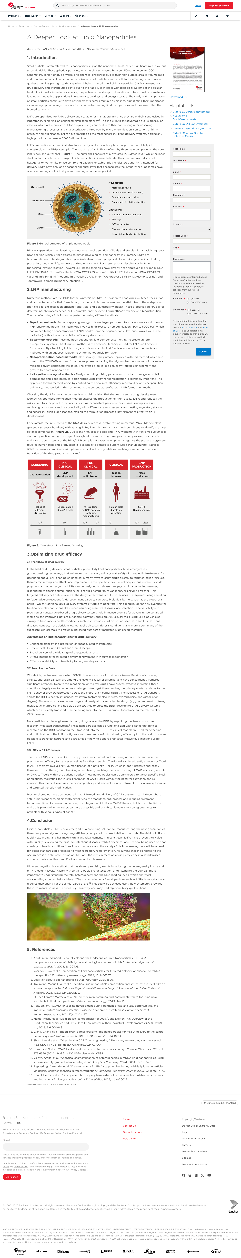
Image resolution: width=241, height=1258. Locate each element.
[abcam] (41, 1252)
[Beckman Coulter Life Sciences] (21, 5)
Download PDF (180, 97)
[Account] (217, 16)
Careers (127, 1119)
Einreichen (12, 1177)
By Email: (179, 298)
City (176, 247)
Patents (186, 1145)
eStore (198, 5)
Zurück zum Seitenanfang (221, 1103)
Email (177, 172)
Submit (203, 351)
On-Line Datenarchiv (44, 26)
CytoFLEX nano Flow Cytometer (192, 128)
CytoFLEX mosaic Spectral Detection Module (188, 134)
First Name (180, 149)
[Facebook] (183, 1176)
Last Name (179, 160)
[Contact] (196, 16)
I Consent (194, 299)
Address (178, 206)
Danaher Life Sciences (194, 1164)
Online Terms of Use (193, 1138)
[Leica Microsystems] (150, 1252)
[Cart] (206, 16)
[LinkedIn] (196, 1176)
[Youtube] (209, 1176)
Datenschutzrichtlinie (194, 1151)
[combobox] (115, 5)
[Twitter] (202, 1176)
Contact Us (129, 1125)
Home (11, 26)
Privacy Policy (189, 327)
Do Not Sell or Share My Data (198, 1125)
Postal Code (180, 236)
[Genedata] (85, 1252)
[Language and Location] (227, 16)
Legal (185, 1132)
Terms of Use (21, 1166)
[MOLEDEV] (172, 1252)
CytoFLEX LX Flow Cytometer (190, 123)
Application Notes (67, 26)
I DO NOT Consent (198, 303)
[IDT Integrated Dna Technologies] (128, 1252)
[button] (57, 5)
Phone (177, 183)
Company (179, 195)
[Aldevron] (63, 1252)
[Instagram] (190, 1176)
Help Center (130, 1138)
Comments (179, 259)
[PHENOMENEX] (193, 1252)
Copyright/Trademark (194, 1119)
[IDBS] (106, 1252)
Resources (24, 26)
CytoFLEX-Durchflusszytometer (191, 111)
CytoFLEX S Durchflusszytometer (185, 118)
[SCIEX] (215, 1252)
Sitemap (186, 1157)
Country (178, 224)
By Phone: (179, 309)
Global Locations (132, 1132)
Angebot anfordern (219, 5)
